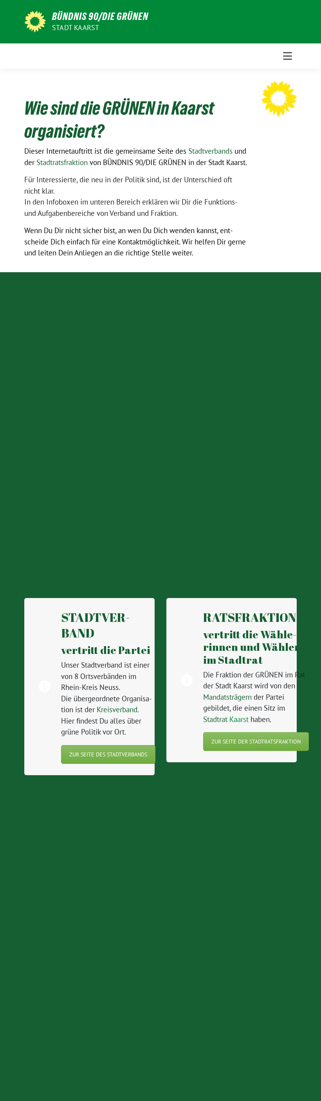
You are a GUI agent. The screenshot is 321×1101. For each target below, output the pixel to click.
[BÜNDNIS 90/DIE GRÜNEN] (35, 20)
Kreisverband (117, 709)
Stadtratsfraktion (62, 162)
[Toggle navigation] (287, 56)
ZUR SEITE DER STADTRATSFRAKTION (256, 741)
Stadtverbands (210, 151)
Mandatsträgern (227, 697)
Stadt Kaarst (75, 27)
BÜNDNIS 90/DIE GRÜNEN (100, 16)
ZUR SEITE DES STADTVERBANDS (108, 754)
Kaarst (226, 719)
